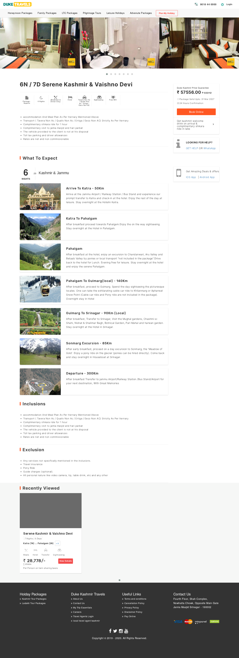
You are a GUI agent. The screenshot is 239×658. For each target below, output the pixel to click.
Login (229, 4)
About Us (78, 598)
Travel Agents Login (83, 616)
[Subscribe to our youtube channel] (126, 631)
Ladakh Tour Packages (34, 603)
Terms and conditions (135, 598)
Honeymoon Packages (20, 13)
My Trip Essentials (82, 607)
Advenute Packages (141, 13)
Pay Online (130, 616)
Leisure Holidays (116, 13)
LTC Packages (70, 13)
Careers (77, 611)
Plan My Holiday (167, 13)
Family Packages (47, 13)
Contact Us (79, 603)
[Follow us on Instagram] (121, 631)
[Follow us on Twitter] (115, 631)
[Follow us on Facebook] (111, 631)
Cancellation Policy (134, 603)
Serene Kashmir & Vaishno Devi (48, 534)
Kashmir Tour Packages (34, 598)
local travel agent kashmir (86, 620)
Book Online (196, 112)
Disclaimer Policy (133, 611)
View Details (65, 561)
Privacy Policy (131, 607)
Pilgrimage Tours (92, 13)
